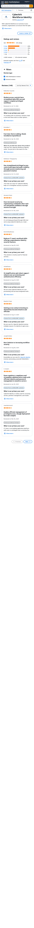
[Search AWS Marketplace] (31, 6)
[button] (5, 46)
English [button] (27, 1)
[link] (20, 10)
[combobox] (15, 6)
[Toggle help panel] (31, 10)
